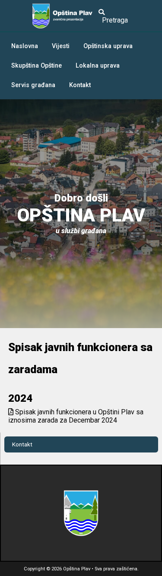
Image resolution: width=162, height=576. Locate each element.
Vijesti (61, 46)
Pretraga (113, 20)
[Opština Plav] (64, 16)
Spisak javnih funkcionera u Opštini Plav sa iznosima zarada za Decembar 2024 (75, 416)
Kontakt (80, 85)
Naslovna (24, 46)
